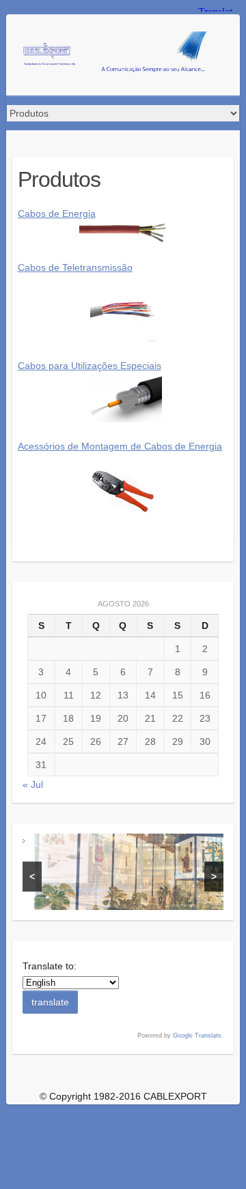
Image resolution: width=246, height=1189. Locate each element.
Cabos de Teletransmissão (75, 267)
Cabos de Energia (57, 213)
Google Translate (197, 1035)
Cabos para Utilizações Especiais (89, 365)
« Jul (33, 784)
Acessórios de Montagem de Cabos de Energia (120, 446)
